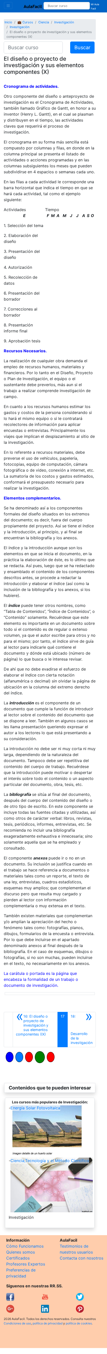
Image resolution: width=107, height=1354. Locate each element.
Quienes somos (20, 1252)
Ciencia (43, 22)
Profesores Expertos (25, 1264)
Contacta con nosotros (81, 1258)
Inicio (8, 22)
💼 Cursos (25, 22)
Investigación (64, 22)
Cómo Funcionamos (25, 1246)
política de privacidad (47, 1323)
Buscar (82, 47)
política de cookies (79, 1323)
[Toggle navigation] (8, 5)
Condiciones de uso (17, 1323)
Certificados (18, 1258)
